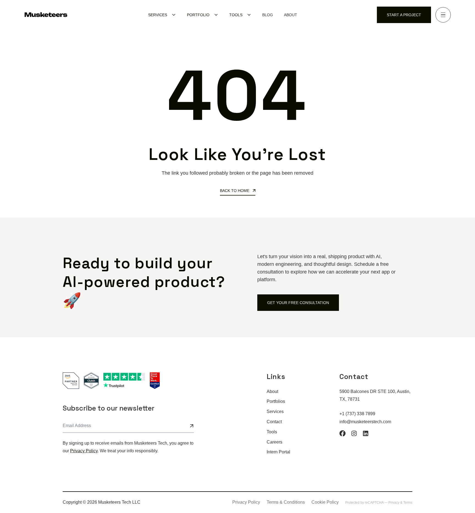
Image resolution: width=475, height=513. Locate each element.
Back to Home (235, 190)
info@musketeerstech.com (365, 421)
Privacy (394, 502)
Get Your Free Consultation (298, 302)
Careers (274, 442)
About (290, 15)
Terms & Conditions (286, 502)
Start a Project (404, 15)
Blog (267, 15)
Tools (272, 432)
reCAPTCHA (374, 502)
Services (275, 411)
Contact (274, 421)
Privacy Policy (84, 450)
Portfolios (276, 401)
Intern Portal (278, 452)
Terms (407, 502)
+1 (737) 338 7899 (357, 413)
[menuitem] (162, 15)
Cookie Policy (325, 502)
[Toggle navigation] (443, 15)
